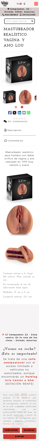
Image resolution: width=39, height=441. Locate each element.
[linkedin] (20, 113)
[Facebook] (10, 113)
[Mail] (24, 113)
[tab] (19, 130)
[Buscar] (17, 4)
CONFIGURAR (11, 430)
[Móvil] (24, 4)
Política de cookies (13, 424)
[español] (20, 3)
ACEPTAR (19, 436)
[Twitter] (15, 113)
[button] (36, 4)
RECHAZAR (29, 430)
